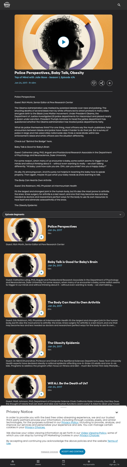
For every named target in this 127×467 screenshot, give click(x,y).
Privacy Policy (69, 422)
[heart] (94, 83)
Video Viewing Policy (93, 433)
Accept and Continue (72, 452)
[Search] (119, 5)
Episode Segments (14, 214)
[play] (63, 42)
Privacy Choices (89, 435)
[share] (102, 83)
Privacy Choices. (35, 427)
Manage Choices (49, 452)
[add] (109, 83)
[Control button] (117, 412)
